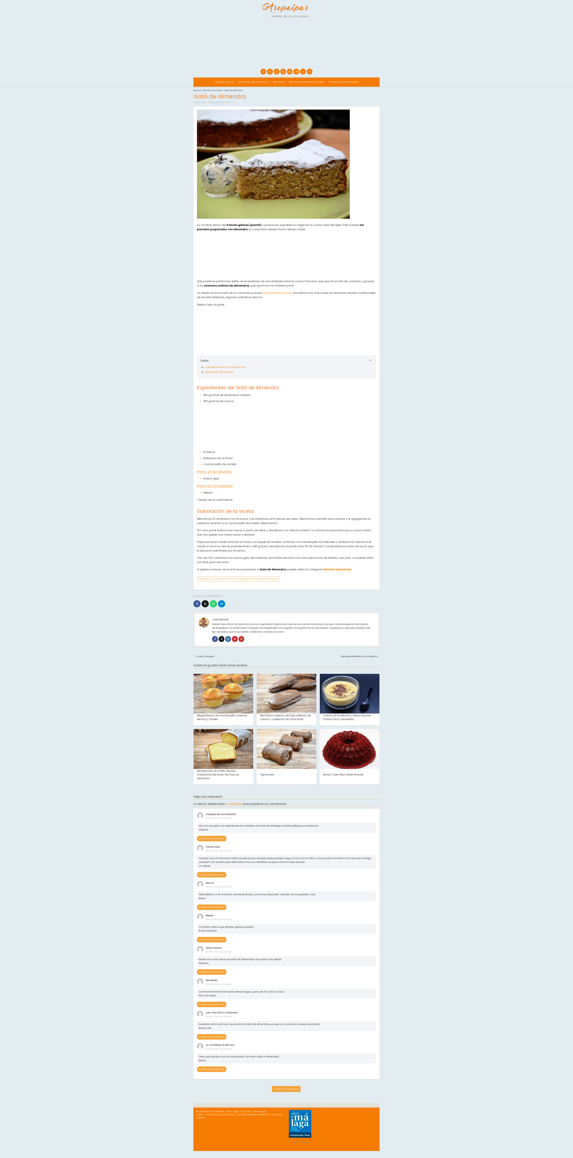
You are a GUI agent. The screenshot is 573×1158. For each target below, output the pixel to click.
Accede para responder (211, 838)
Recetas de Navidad (343, 82)
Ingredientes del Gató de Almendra (225, 367)
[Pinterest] (290, 72)
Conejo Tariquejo (205, 656)
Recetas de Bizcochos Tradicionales (260, 579)
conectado (234, 804)
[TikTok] (303, 72)
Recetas (279, 82)
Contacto (246, 1111)
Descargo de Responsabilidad (252, 1114)
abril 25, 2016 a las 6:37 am (219, 818)
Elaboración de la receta (219, 372)
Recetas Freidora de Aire (307, 82)
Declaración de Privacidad (210, 1111)
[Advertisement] (286, 46)
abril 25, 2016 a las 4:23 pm (219, 984)
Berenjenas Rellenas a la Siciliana (359, 656)
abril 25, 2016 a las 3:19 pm (218, 951)
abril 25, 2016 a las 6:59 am (219, 850)
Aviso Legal (232, 1111)
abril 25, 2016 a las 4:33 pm (219, 1016)
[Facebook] (263, 72)
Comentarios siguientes (286, 1089)
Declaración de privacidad (219, 1114)
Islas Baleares (205, 579)
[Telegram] (296, 72)
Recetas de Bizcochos (227, 579)
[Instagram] (276, 72)
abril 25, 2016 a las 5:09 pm (219, 1049)
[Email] (309, 72)
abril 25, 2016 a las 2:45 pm (219, 919)
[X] (270, 72)
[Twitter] (221, 639)
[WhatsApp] (213, 603)
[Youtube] (283, 72)
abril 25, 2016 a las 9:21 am (218, 886)
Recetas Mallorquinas (276, 293)
